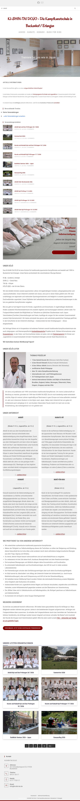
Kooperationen (8, 334)
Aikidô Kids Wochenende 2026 (23, 182)
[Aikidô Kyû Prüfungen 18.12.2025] (7, 201)
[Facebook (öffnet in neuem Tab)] (38, 2)
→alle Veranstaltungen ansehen (14, 116)
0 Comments (30, 129)
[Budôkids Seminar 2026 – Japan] (7, 165)
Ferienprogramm (58, 334)
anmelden (57, 103)
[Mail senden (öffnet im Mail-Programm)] (41, 2)
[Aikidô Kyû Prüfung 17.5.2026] (7, 192)
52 (44, 746)
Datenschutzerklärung (43, 795)
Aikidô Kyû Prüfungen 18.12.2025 (24, 200)
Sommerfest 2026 (20, 136)
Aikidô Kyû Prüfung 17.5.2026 (23, 191)
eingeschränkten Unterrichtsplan (33, 88)
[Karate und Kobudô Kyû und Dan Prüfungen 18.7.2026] (7, 146)
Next (50, 746)
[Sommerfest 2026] (7, 137)
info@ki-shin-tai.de (16, 786)
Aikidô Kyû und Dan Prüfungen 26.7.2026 (27, 127)
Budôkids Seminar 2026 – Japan (24, 163)
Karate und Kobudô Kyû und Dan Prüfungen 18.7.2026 (30, 145)
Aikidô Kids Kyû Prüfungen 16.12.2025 (26, 209)
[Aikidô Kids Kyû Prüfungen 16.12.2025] (7, 211)
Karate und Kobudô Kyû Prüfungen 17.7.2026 (28, 154)
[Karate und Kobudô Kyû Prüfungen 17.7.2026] (7, 155)
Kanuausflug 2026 (20, 172)
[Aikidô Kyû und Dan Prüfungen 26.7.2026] (7, 128)
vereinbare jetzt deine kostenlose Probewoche (64, 252)
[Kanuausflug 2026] (7, 174)
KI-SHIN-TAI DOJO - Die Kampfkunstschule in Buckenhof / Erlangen (44, 798)
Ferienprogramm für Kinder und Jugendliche (45, 94)
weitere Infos (21, 475)
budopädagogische (38, 331)
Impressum (34, 795)
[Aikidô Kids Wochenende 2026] (7, 183)
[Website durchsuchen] (75, 8)
